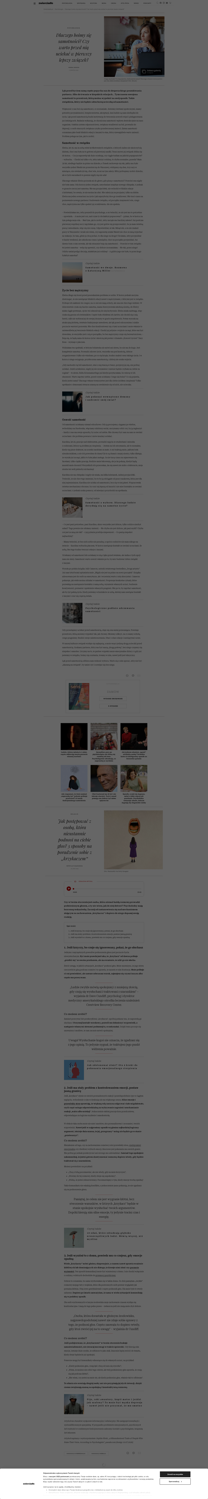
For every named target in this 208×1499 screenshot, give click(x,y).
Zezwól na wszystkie (175, 1474)
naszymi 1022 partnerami (59, 1476)
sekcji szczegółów (134, 1495)
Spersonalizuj (174, 1481)
